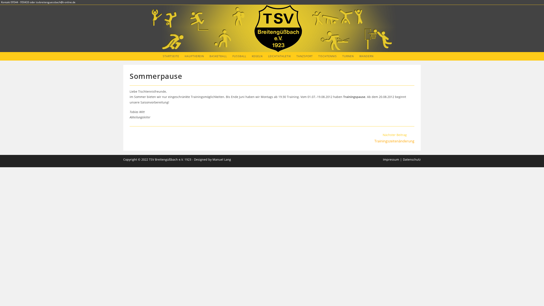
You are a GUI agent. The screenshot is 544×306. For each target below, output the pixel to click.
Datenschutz (412, 159)
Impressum (391, 159)
